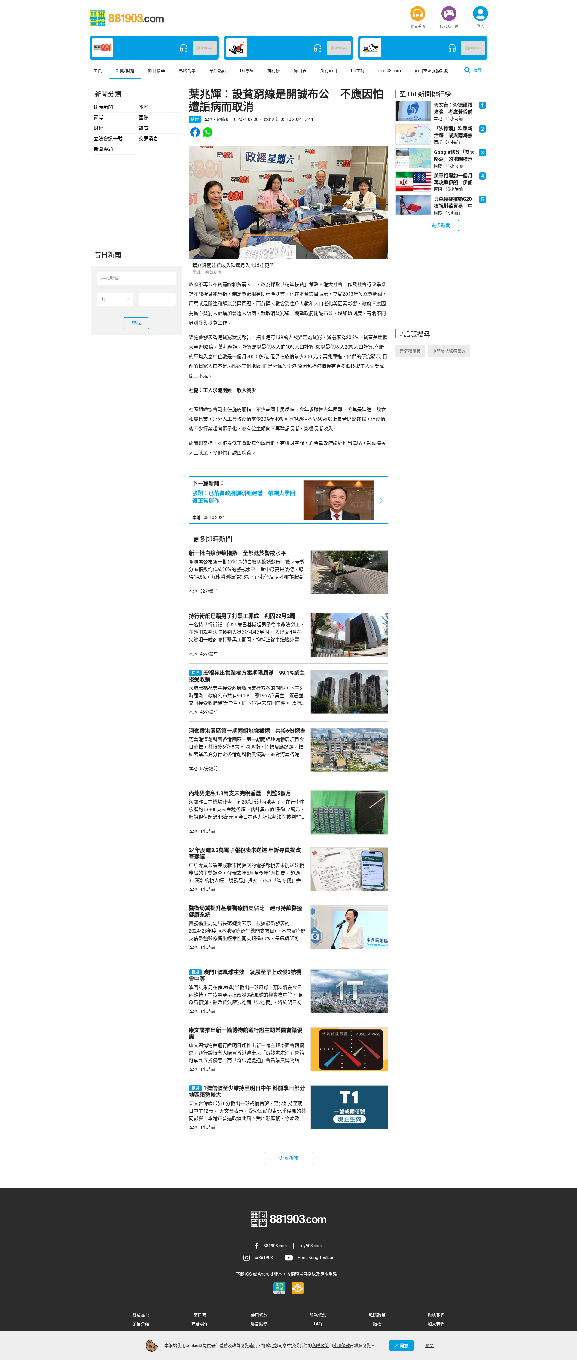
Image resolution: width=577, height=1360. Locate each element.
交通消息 (148, 139)
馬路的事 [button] (187, 70)
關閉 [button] (429, 1345)
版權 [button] (377, 1324)
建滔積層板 (410, 351)
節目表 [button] (300, 70)
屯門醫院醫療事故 (449, 351)
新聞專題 (103, 149)
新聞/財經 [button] (125, 70)
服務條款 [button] (318, 1315)
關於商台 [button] (141, 1315)
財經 (98, 128)
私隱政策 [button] (377, 1315)
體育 (143, 128)
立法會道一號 (108, 139)
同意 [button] (404, 1345)
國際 (143, 118)
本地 (143, 107)
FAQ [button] (318, 1324)
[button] (417, 13)
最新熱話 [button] (217, 70)
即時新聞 (103, 107)
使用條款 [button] (259, 1315)
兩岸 (98, 118)
